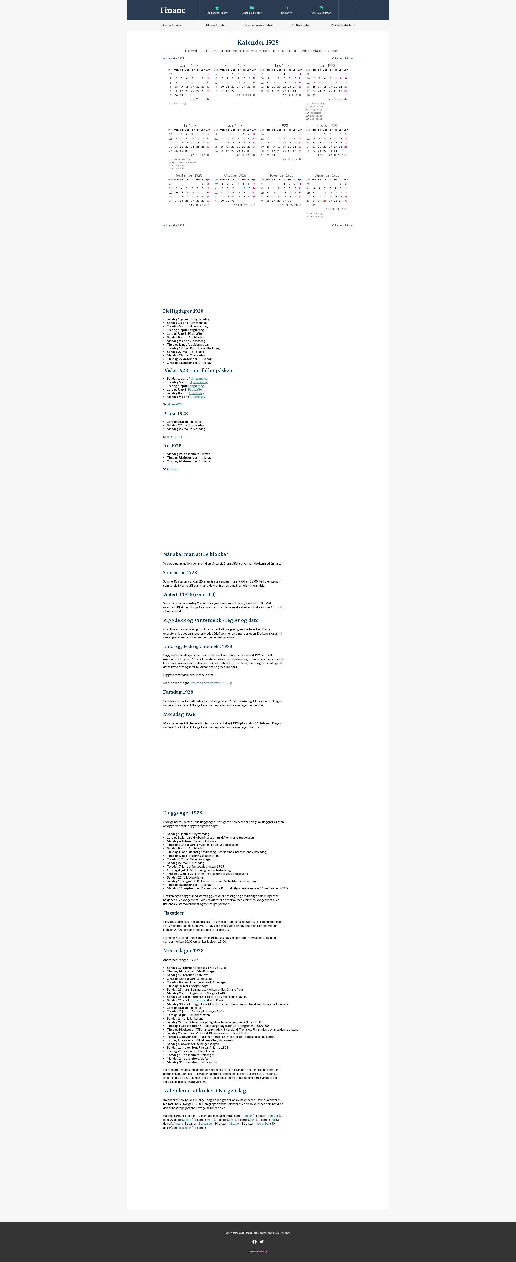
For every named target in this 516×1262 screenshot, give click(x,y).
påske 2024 (175, 404)
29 (262, 146)
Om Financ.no (283, 1232)
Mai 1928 (189, 125)
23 (216, 138)
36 (170, 188)
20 (170, 142)
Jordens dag (198, 1000)
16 (308, 86)
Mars (187, 1119)
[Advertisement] (258, 267)
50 (308, 192)
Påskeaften (195, 389)
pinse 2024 (174, 436)
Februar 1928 (235, 65)
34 (308, 146)
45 (262, 188)
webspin (263, 1251)
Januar (247, 1115)
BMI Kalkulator (300, 25)
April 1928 (327, 65)
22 (170, 150)
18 (308, 95)
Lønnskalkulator (171, 25)
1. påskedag (196, 393)
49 (308, 188)
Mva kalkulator (216, 25)
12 (262, 86)
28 (262, 142)
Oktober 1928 (235, 175)
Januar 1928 (189, 65)
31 (262, 155)
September (206, 1123)
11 (262, 82)
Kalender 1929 (341, 58)
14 (308, 78)
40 (216, 183)
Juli (273, 1119)
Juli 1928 (281, 125)
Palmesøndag (198, 378)
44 (216, 200)
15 (308, 82)
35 (308, 150)
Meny (352, 10)
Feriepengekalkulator (258, 25)
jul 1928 (172, 469)
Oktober (234, 1123)
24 (216, 142)
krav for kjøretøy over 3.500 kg (211, 683)
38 (170, 196)
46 (262, 192)
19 (170, 138)
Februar (273, 1115)
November (263, 1123)
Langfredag (196, 386)
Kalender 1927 (175, 58)
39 (170, 200)
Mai (231, 1119)
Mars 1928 (281, 65)
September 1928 (189, 175)
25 (216, 146)
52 (170, 73)
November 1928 (281, 175)
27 (262, 138)
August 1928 (327, 125)
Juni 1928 (235, 125)
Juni (252, 1119)
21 (170, 146)
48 (262, 200)
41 (216, 188)
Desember (184, 1127)
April (210, 1119)
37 (170, 192)
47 (262, 196)
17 (308, 90)
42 (216, 192)
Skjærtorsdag (199, 382)
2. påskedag (197, 396)
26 (216, 150)
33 (308, 142)
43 (216, 196)
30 (262, 150)
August (178, 1123)
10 (262, 78)
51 (308, 196)
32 (308, 138)
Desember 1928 (327, 175)
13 (262, 90)
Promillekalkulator (343, 25)
